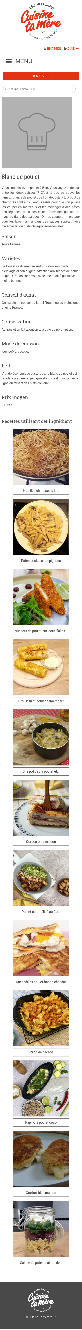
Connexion (72, 48)
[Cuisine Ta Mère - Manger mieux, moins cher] (41, 21)
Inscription (53, 48)
